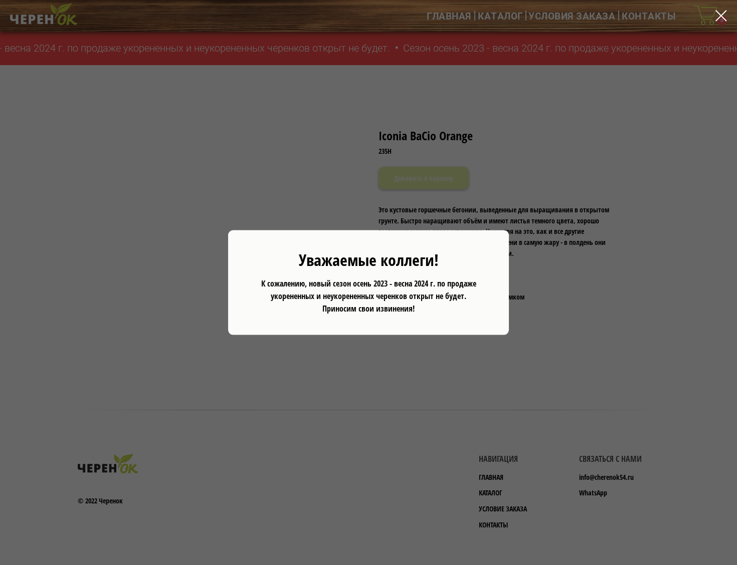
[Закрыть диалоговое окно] (721, 16)
